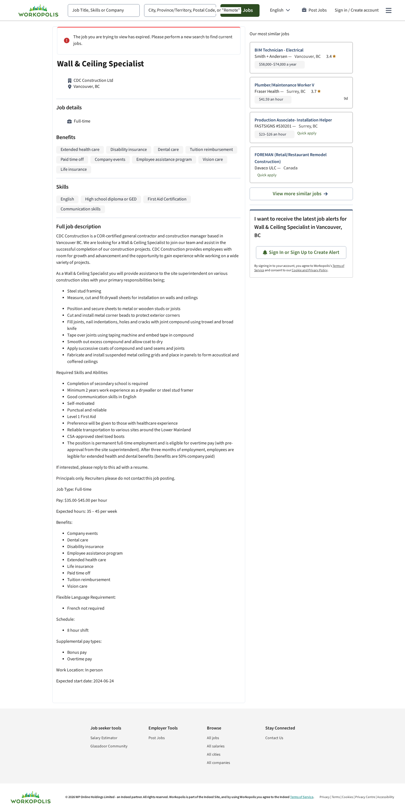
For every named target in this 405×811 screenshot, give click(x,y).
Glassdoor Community (109, 746)
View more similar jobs (297, 194)
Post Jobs (318, 10)
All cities (213, 754)
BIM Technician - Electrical (279, 50)
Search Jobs (240, 10)
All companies (218, 762)
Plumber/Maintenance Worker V (284, 85)
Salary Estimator (103, 738)
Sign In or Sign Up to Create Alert (304, 252)
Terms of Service (301, 797)
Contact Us (274, 738)
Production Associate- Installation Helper (293, 120)
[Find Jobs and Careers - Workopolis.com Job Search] (38, 10)
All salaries (216, 746)
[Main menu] (388, 10)
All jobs (213, 738)
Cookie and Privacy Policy (310, 270)
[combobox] (104, 10)
